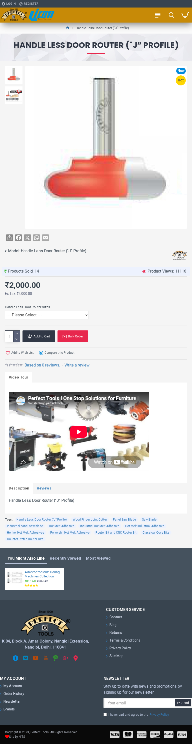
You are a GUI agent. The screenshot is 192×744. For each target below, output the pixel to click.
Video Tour (18, 377)
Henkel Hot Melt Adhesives (25, 532)
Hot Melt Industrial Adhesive (144, 526)
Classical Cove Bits (156, 532)
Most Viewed (98, 558)
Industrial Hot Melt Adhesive (99, 526)
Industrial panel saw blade (25, 526)
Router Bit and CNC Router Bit (116, 532)
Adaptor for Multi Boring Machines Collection (42, 574)
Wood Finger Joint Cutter (90, 519)
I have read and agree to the (138, 714)
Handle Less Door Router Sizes (27, 307)
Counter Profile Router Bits (25, 539)
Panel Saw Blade (124, 519)
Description (19, 488)
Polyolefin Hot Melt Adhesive (70, 532)
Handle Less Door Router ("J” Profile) (41, 519)
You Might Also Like (26, 558)
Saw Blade (149, 519)
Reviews (44, 488)
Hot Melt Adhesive (61, 526)
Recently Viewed (65, 558)
